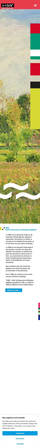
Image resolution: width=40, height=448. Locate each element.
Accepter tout (20, 433)
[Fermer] (38, 416)
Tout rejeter (20, 444)
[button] (35, 5)
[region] (20, 431)
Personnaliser (20, 439)
